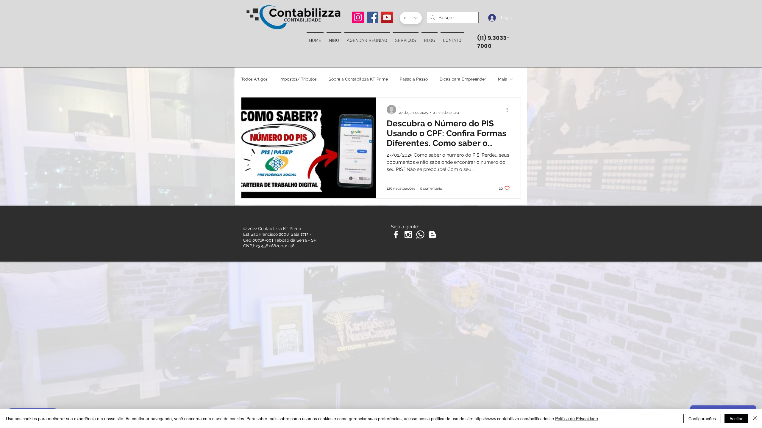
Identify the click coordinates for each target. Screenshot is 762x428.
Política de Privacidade (576, 418)
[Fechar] (754, 418)
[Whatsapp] (420, 234)
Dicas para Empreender (463, 79)
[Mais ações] (509, 109)
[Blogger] (432, 234)
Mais (502, 79)
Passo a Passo (414, 79)
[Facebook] (372, 17)
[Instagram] (358, 17)
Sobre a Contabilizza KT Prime (358, 79)
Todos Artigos (254, 79)
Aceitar (736, 418)
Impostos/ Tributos (298, 79)
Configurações (702, 418)
